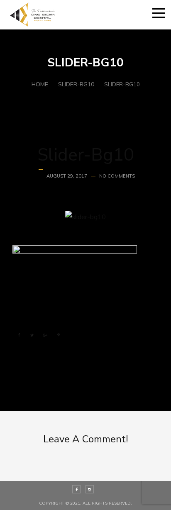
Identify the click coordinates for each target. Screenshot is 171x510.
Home (40, 84)
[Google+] (45, 335)
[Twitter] (32, 335)
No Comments (117, 176)
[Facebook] (18, 335)
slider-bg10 (76, 84)
